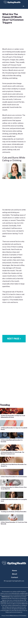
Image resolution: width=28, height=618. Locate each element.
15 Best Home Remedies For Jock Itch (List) (14, 476)
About (14, 574)
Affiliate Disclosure (14, 615)
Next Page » (14, 338)
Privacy (3, 615)
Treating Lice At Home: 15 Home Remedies (13, 511)
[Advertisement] (14, 194)
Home (14, 570)
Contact (14, 577)
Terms (7, 615)
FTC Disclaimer (22, 615)
